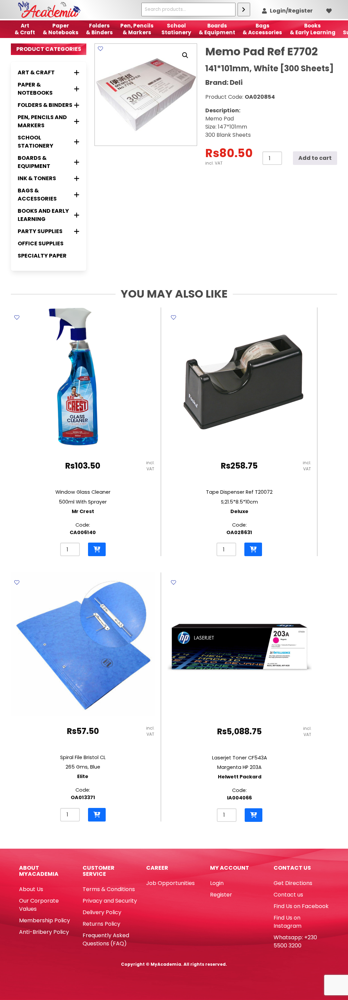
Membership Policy (44, 920)
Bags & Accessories (262, 29)
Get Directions (293, 883)
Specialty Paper (42, 256)
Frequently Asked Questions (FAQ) (106, 939)
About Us (31, 889)
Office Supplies (41, 243)
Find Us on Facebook (301, 906)
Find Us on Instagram (287, 922)
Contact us (288, 895)
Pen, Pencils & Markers (137, 29)
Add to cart (315, 158)
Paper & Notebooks (61, 29)
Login (217, 883)
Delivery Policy (102, 912)
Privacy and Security (110, 901)
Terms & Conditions (109, 889)
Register (221, 895)
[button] (185, 55)
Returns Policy (101, 924)
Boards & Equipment (217, 29)
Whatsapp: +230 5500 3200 (295, 941)
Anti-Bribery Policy (44, 932)
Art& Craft (25, 29)
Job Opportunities (170, 883)
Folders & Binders (99, 29)
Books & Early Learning (312, 29)
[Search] (244, 9)
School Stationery (176, 29)
